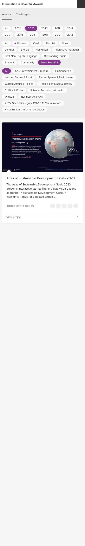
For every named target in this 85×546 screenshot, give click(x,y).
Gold (36, 43)
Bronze (25, 49)
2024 (18, 28)
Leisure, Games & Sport (18, 77)
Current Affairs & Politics (19, 84)
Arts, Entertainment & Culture (31, 71)
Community (27, 62)
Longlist (9, 49)
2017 (8, 34)
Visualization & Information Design (25, 109)
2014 (45, 34)
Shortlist (50, 43)
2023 (31, 28)
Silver (65, 43)
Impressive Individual (67, 49)
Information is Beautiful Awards (22, 4)
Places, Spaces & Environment (56, 77)
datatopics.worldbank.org (20, 205)
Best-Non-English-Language (21, 56)
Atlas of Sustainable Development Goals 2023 (40, 178)
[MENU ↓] (81, 4)
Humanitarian (63, 71)
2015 (33, 34)
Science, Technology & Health (47, 90)
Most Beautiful (49, 62)
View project (13, 217)
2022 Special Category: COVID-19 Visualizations (33, 103)
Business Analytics (32, 96)
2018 (70, 28)
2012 (70, 34)
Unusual (9, 96)
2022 (44, 28)
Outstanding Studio (55, 56)
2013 (57, 34)
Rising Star (42, 49)
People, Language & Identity (56, 84)
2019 (57, 28)
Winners (21, 43)
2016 (20, 34)
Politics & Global (14, 90)
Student (9, 62)
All (6, 28)
